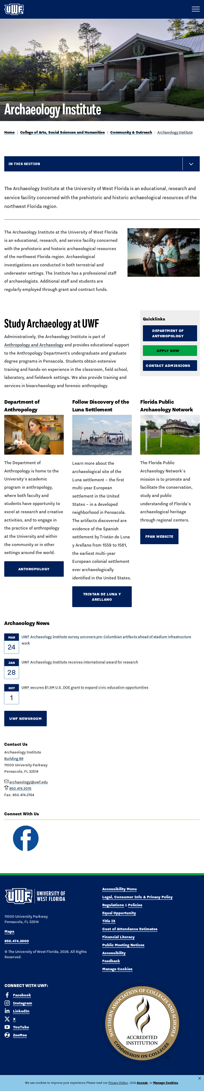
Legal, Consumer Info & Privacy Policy (137, 897)
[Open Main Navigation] (196, 9)
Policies (135, 905)
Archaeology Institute (175, 132)
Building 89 (13, 758)
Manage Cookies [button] (165, 1083)
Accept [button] (142, 1083)
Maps (9, 931)
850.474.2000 (17, 940)
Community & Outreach (131, 132)
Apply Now (168, 350)
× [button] (199, 1078)
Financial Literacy (118, 936)
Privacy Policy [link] (118, 1083)
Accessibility (114, 952)
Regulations (113, 905)
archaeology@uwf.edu (28, 782)
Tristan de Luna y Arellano (102, 597)
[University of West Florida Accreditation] (142, 1023)
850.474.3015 (20, 788)
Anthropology (34, 569)
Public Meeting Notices (123, 944)
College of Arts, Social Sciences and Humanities (62, 132)
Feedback (111, 960)
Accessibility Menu (119, 889)
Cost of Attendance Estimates (130, 928)
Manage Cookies (117, 968)
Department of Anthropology (168, 333)
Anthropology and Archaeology (33, 344)
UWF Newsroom (25, 718)
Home (9, 132)
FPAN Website (159, 536)
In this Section (24, 164)
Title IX (109, 920)
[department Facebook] (25, 838)
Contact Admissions (168, 365)
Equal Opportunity (119, 912)
